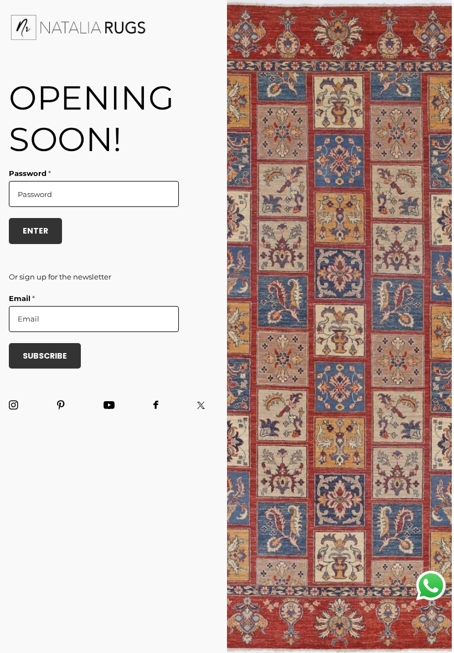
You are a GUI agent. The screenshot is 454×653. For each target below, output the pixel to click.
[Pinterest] (61, 405)
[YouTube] (109, 406)
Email (22, 298)
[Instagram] (13, 405)
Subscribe (45, 355)
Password (30, 173)
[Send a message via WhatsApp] (431, 585)
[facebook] (155, 405)
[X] (201, 405)
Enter (35, 230)
